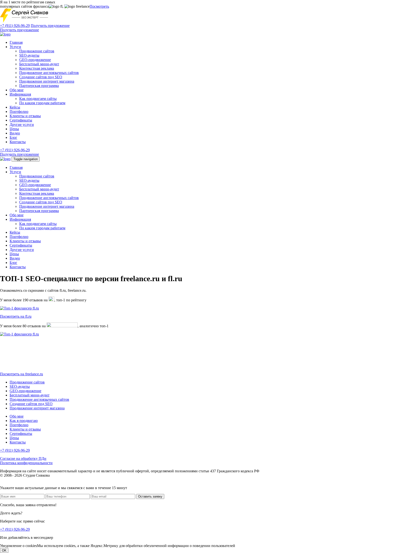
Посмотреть (99, 6)
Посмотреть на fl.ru (15, 316)
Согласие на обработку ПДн (23, 458)
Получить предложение (50, 26)
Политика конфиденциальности (26, 463)
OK (4, 550)
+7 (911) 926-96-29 (15, 26)
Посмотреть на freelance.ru (21, 374)
